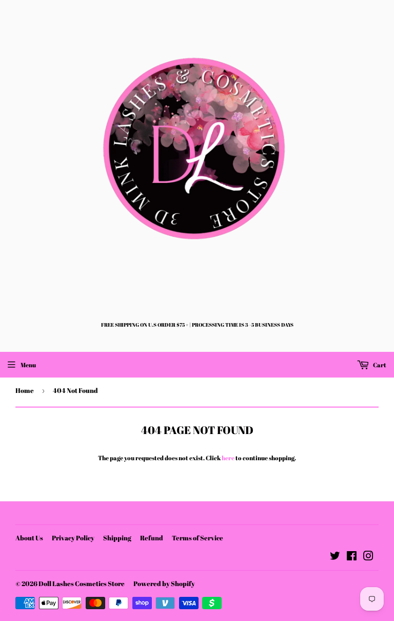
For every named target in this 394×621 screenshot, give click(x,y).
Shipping (117, 537)
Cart (379, 365)
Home (24, 390)
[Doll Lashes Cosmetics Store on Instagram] (368, 557)
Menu (28, 365)
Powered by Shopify (164, 583)
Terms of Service (197, 537)
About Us (29, 537)
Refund (151, 537)
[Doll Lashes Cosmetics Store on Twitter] (335, 557)
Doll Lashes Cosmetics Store (81, 583)
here (228, 458)
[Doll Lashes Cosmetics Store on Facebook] (351, 557)
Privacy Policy (73, 537)
